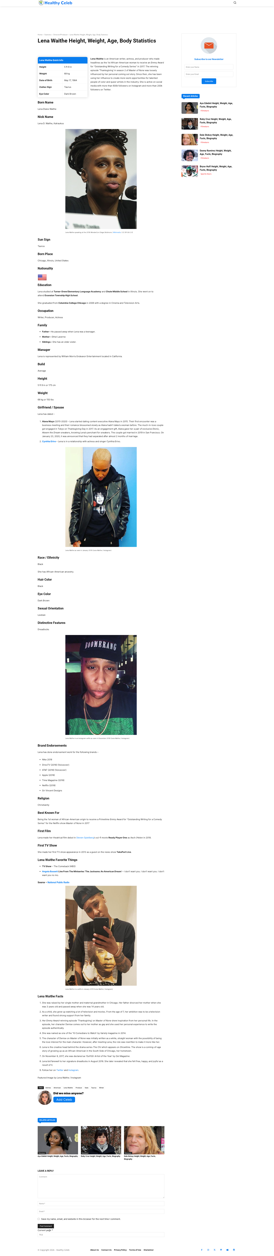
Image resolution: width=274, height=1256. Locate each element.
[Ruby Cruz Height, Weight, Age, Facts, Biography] (101, 1140)
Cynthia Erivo (49, 441)
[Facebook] (201, 1249)
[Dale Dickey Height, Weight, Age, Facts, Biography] (144, 1140)
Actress (48, 1088)
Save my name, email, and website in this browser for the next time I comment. (81, 1219)
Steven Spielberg (85, 837)
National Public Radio (58, 882)
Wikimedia (117, 232)
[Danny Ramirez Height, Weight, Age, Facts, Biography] (190, 155)
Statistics (48, 34)
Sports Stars (206, 174)
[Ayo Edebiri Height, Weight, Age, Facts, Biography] (58, 1140)
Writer (101, 1088)
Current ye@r (45, 1230)
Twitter (60, 1070)
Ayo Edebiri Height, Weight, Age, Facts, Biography (58, 1156)
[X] (214, 1249)
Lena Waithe (68, 1088)
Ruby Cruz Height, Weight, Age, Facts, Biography (100, 1156)
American (57, 1088)
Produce (79, 1088)
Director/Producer (60, 34)
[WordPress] (233, 1249)
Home (40, 34)
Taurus (93, 1088)
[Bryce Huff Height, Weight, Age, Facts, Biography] (190, 171)
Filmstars (42, 1153)
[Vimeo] (220, 1249)
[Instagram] (208, 1249)
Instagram (73, 1070)
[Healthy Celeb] (55, 3)
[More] (135, 50)
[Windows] (227, 1249)
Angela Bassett (50, 871)
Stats (86, 1088)
